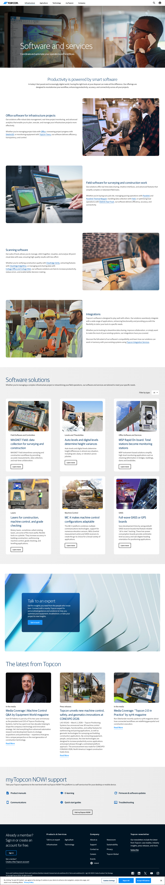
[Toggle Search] (154, 2)
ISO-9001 (91, 873)
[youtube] (151, 873)
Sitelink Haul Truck (106, 201)
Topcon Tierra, (45, 134)
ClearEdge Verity (53, 263)
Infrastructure (30, 3)
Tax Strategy (109, 873)
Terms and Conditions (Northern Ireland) (37, 873)
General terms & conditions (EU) (59, 873)
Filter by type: (144, 392)
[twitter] (145, 873)
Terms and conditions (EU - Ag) (78, 873)
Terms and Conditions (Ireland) (15, 873)
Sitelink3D (10, 134)
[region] (82, 880)
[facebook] (132, 873)
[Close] (161, 880)
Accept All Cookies (143, 880)
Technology (57, 3)
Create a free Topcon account (17, 861)
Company (81, 3)
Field (134, 198)
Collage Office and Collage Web (18, 269)
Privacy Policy (29, 882)
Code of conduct (100, 873)
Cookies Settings (109, 880)
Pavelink (146, 195)
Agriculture (44, 3)
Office (43, 131)
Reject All (126, 880)
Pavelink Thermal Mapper (96, 198)
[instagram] (158, 873)
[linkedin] (139, 873)
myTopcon (69, 3)
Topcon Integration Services (138, 342)
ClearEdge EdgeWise (18, 266)
